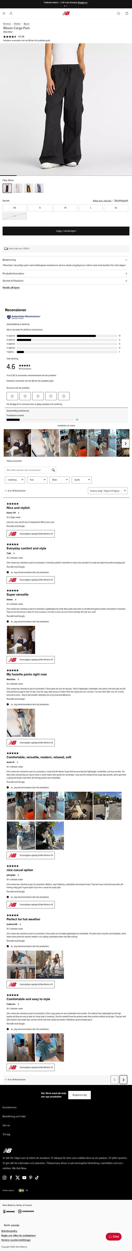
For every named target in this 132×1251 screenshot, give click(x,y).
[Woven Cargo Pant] (66, 109)
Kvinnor (7, 23)
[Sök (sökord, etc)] (118, 13)
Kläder (17, 23)
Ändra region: (8, 1190)
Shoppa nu (82, 2)
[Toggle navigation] (3, 13)
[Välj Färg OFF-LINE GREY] (39, 189)
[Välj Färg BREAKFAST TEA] (28, 189)
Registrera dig (80, 1095)
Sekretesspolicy (9, 1231)
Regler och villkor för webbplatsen (18, 1235)
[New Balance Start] (66, 13)
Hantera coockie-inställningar (16, 1240)
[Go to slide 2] (67, 6)
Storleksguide (121, 200)
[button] (11, 13)
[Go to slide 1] (65, 6)
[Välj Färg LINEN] (18, 189)
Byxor (27, 23)
